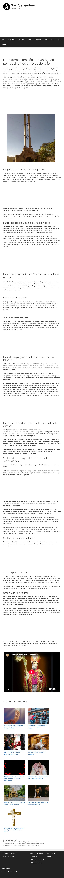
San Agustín (34, 842)
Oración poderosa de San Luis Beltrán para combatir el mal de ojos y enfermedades (14, 778)
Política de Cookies (36, 863)
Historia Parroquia (49, 39)
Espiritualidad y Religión (11, 840)
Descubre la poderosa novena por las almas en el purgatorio (38, 803)
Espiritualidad (20, 842)
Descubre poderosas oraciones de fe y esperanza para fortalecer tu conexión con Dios (14, 726)
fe (24, 842)
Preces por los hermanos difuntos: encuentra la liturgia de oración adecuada (37, 726)
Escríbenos (49, 856)
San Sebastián (23, 5)
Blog (3, 39)
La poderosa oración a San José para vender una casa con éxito (14, 803)
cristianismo (8, 842)
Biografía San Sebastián (34, 39)
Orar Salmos (21, 39)
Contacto (59, 39)
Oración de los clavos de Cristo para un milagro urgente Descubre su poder (14, 829)
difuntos (14, 842)
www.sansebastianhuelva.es (9, 871)
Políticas (4, 44)
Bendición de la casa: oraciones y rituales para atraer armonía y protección (37, 752)
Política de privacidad (37, 860)
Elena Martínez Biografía (8, 856)
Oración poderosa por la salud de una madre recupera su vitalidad (38, 777)
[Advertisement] (32, 25)
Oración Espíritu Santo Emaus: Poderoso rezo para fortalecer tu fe (22, 845)
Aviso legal (34, 856)
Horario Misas (11, 39)
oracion (28, 842)
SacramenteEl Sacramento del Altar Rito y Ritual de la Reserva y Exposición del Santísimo (14, 752)
